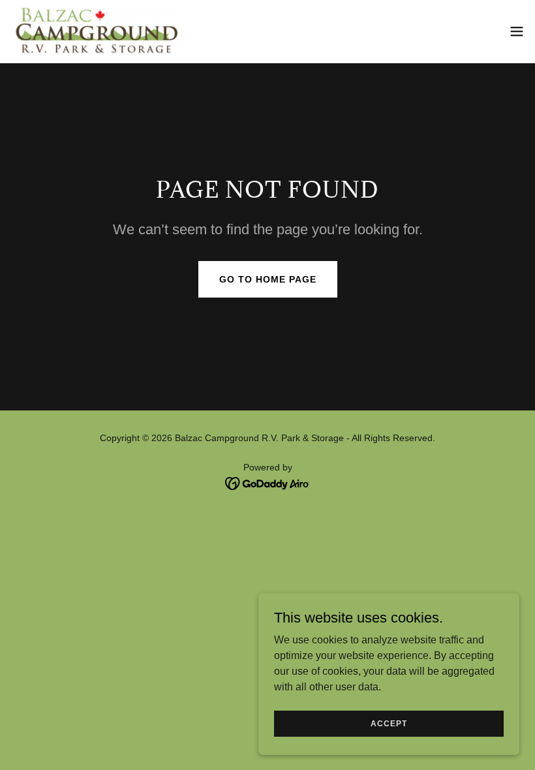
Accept (389, 723)
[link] (97, 31)
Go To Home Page (267, 279)
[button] (517, 31)
